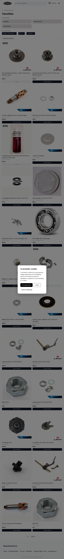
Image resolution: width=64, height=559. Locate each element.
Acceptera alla (26, 285)
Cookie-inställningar (26, 289)
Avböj (37, 285)
